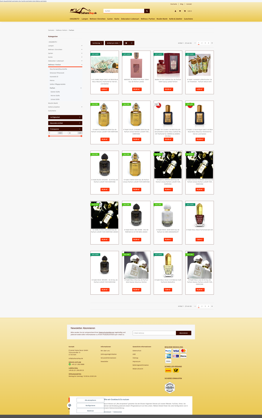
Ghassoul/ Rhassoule (57, 73)
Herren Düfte (55, 96)
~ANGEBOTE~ (52, 42)
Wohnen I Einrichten (55, 49)
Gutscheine (52, 111)
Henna (52, 80)
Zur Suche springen (26, 1)
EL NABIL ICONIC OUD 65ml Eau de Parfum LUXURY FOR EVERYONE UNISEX (104, 231)
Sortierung (96, 43)
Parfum (52, 88)
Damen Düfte (55, 92)
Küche (50, 57)
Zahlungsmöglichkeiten (109, 354)
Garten (50, 53)
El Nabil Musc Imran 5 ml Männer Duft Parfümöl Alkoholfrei (168, 281)
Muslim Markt (53, 103)
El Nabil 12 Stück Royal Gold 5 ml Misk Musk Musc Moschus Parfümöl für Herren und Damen (200, 132)
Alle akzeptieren (90, 400)
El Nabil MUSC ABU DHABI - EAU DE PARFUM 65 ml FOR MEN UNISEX (136, 231)
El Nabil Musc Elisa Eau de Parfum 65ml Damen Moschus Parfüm (136, 281)
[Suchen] (147, 11)
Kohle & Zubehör (54, 107)
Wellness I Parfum (54, 65)
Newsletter (104, 361)
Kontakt (189, 4)
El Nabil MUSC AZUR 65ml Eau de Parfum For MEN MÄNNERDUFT (167, 231)
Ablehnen (90, 411)
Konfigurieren (90, 405)
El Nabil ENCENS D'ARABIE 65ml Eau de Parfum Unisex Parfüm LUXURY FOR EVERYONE (199, 182)
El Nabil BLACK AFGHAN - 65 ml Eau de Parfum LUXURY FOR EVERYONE (104, 181)
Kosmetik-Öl (54, 77)
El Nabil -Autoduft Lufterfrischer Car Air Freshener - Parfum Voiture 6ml (199, 81)
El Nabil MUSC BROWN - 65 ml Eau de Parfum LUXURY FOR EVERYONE (105, 281)
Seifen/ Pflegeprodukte (57, 84)
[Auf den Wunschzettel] (115, 54)
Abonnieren (184, 333)
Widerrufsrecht (138, 369)
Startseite (173, 4)
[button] (175, 11)
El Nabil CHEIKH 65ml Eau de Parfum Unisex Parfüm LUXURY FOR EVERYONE (136, 181)
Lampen (51, 46)
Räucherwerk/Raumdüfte (58, 69)
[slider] (49, 136)
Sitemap (135, 358)
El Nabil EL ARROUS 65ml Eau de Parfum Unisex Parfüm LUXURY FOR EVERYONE (168, 182)
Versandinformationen (108, 358)
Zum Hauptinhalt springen (9, 1)
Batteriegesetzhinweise (141, 365)
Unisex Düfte (55, 99)
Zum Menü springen (40, 1)
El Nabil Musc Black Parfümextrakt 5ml (199, 230)
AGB (134, 354)
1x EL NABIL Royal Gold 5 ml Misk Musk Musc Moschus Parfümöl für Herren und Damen (104, 82)
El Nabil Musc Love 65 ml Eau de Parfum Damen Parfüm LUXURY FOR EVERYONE (199, 282)
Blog (181, 4)
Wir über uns (105, 351)
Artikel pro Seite (112, 43)
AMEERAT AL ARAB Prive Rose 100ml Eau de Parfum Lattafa (136, 81)
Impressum (107, 412)
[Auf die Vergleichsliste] (110, 54)
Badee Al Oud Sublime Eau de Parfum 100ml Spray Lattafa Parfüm (168, 81)
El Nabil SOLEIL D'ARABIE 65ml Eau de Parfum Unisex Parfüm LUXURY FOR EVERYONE (136, 132)
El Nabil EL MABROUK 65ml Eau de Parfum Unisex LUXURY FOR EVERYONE (104, 131)
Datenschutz (117, 412)
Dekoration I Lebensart (56, 61)
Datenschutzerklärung (106, 332)
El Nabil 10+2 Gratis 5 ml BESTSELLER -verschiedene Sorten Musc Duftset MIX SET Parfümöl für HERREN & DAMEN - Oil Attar (168, 133)
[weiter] (212, 43)
